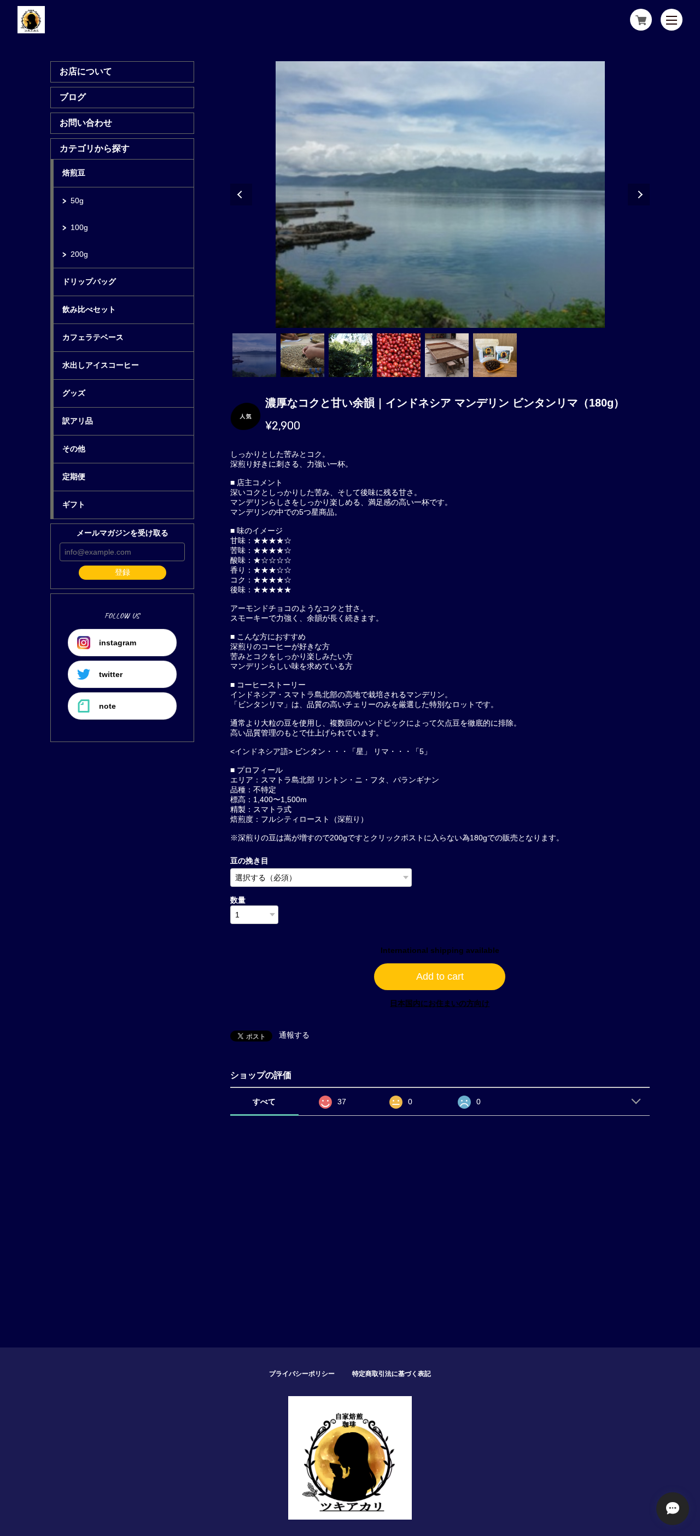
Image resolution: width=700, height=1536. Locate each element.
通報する (294, 1035)
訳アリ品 (77, 420)
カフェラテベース (93, 337)
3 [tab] (350, 355)
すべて (264, 1101)
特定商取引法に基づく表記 (391, 1374)
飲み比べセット (89, 309)
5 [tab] (447, 355)
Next (639, 194)
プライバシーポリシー (302, 1374)
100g (79, 227)
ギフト (73, 504)
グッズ (73, 393)
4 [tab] (399, 355)
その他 (73, 448)
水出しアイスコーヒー (100, 365)
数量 (238, 900)
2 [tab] (302, 355)
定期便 (73, 476)
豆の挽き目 (249, 860)
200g (79, 254)
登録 (122, 572)
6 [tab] (495, 355)
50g (77, 200)
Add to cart (440, 976)
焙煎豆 (73, 172)
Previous (241, 194)
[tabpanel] (440, 194)
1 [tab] (254, 355)
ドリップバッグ (89, 281)
